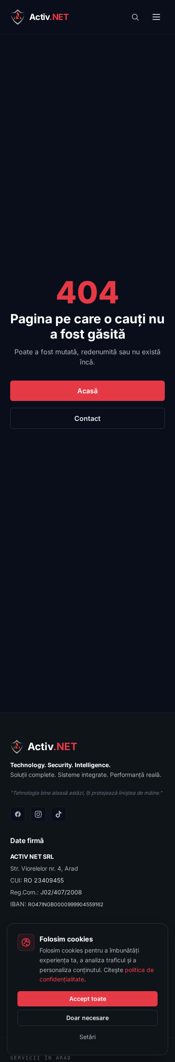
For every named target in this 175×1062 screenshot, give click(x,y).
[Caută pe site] (135, 16)
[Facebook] (17, 814)
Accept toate (87, 998)
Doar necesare (87, 1017)
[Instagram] (38, 814)
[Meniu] (156, 16)
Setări (87, 1036)
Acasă (87, 391)
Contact (87, 418)
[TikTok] (58, 814)
